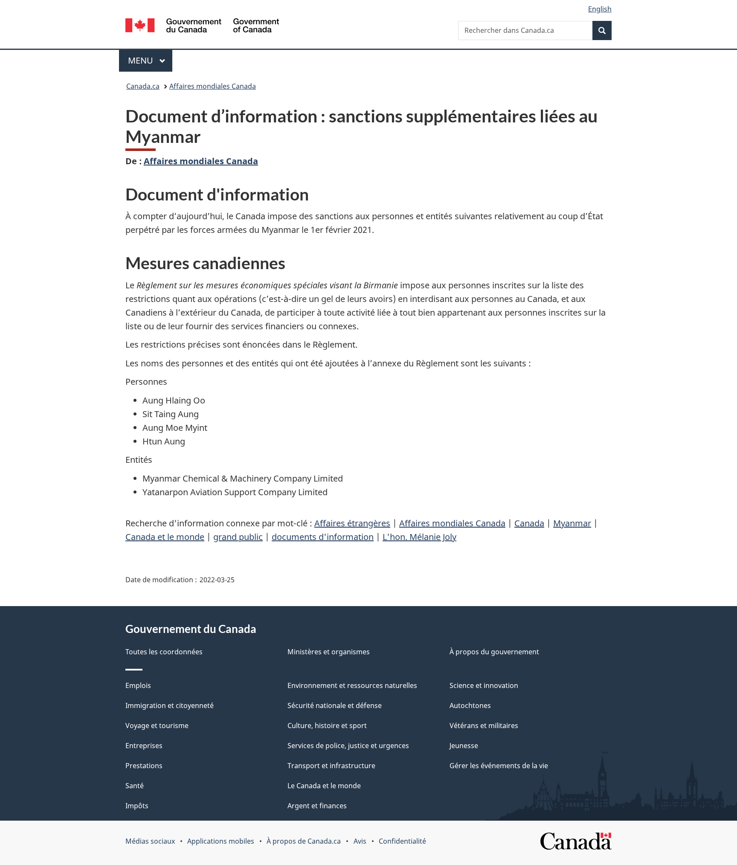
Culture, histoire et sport (327, 725)
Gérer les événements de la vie (499, 765)
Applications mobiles (220, 841)
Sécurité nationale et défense (334, 705)
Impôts (136, 805)
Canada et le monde (164, 537)
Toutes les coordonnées (164, 651)
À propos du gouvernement (494, 651)
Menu (150, 60)
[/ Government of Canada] (202, 26)
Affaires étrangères (352, 523)
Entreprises (143, 745)
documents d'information (323, 537)
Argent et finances (317, 805)
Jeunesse (464, 745)
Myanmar (572, 523)
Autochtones (470, 705)
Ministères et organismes (328, 651)
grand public (238, 537)
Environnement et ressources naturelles (352, 685)
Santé (134, 785)
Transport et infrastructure (331, 765)
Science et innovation (484, 685)
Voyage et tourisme (157, 725)
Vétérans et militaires (484, 725)
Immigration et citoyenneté (169, 705)
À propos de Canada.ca (304, 841)
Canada (529, 523)
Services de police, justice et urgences (348, 745)
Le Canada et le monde (324, 785)
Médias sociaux (150, 841)
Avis (360, 841)
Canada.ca (143, 86)
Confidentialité (402, 841)
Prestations (143, 765)
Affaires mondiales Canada (212, 86)
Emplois (138, 685)
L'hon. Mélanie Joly (419, 537)
